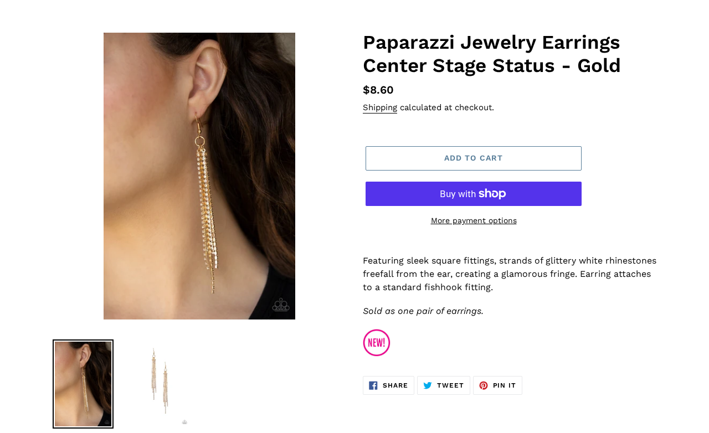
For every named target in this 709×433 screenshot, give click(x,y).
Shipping (380, 107)
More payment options (474, 220)
